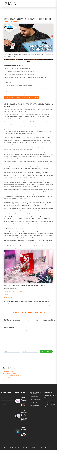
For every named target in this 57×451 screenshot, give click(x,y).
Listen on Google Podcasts (30, 59)
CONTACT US (4, 404)
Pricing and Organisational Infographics (12, 375)
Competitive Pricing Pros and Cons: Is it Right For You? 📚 (24, 432)
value (5, 139)
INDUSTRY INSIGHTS (5, 399)
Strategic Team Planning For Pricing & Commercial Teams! (21, 97)
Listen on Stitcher (40, 59)
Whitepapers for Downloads (9, 373)
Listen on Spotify (19, 59)
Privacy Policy (45, 447)
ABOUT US (3, 401)
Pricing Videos (6, 377)
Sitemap (51, 447)
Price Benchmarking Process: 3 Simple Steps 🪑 (24, 402)
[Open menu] (53, 3)
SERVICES (3, 396)
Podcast (5, 379)
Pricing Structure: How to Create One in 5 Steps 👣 (24, 417)
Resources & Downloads (8, 371)
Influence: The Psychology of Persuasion (13, 291)
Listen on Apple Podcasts (9, 59)
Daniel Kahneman (8, 297)
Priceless (6, 294)
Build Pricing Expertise (36, 447)
